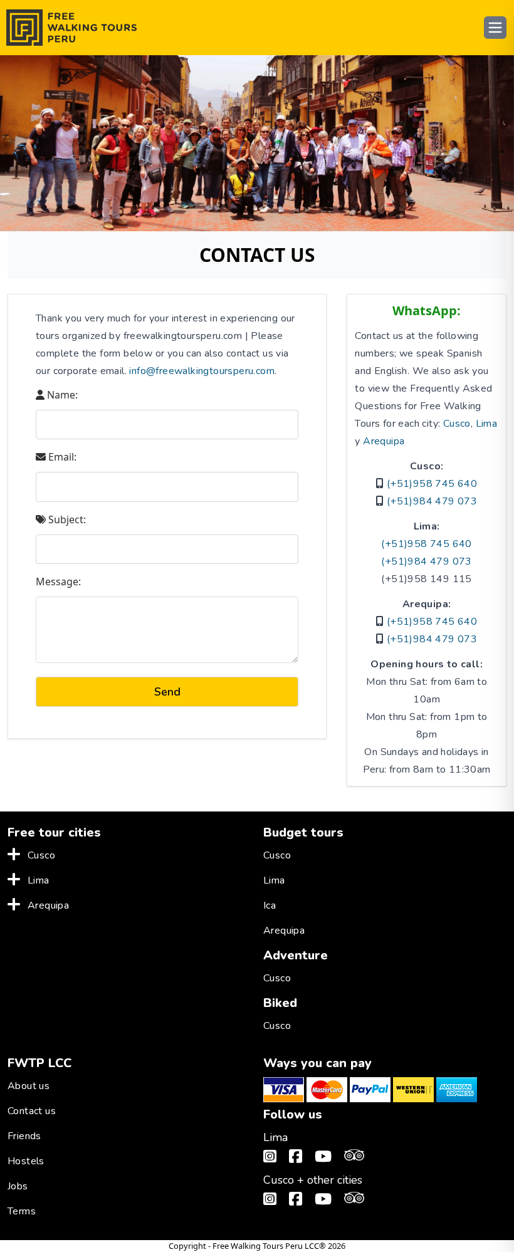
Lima (487, 423)
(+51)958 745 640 (432, 484)
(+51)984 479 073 (432, 501)
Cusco (457, 423)
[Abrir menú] (495, 27)
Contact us (32, 1111)
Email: (61, 457)
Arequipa (383, 441)
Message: (58, 581)
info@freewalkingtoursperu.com (202, 371)
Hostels (26, 1161)
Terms (22, 1211)
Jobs (18, 1186)
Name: (61, 395)
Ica (269, 905)
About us (29, 1086)
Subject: (66, 519)
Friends (24, 1136)
